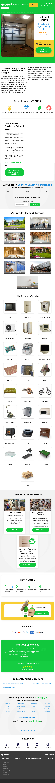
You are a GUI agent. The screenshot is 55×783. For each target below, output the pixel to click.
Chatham (34, 711)
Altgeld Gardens (21, 703)
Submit (34, 204)
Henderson (5, 768)
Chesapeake (6, 775)
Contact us (27, 4)
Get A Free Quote (43, 50)
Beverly (21, 708)
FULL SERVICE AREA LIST (26, 730)
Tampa (4, 764)
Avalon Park (47, 706)
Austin (34, 706)
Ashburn (8, 706)
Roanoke (5, 772)
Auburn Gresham (21, 706)
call (13, 162)
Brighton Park (47, 708)
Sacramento (6, 762)
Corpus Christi (6, 770)
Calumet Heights (21, 711)
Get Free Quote (41, 613)
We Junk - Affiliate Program (33, 758)
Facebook (52, 763)
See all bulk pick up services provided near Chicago (14, 172)
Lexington (5, 766)
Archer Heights (34, 703)
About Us (15, 4)
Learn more (13, 530)
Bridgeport (34, 708)
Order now (34, 5)
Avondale (8, 708)
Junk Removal (5, 758)
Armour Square (47, 703)
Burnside (8, 711)
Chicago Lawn (47, 711)
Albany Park (7, 703)
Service (23, 4)
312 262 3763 (47, 4)
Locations (19, 4)
